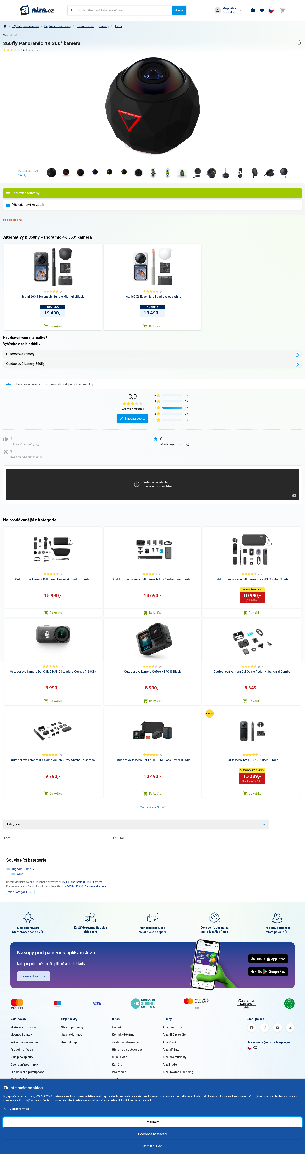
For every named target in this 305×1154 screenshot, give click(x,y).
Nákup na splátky (21, 1057)
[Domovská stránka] (5, 26)
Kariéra (117, 1064)
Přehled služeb (20, 1079)
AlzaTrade (170, 1064)
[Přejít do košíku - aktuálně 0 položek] (282, 10)
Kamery (104, 26)
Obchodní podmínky (24, 1064)
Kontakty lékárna (123, 1034)
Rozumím (152, 1122)
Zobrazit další (149, 807)
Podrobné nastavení (152, 1134)
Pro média (119, 1072)
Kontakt (117, 1027)
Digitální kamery (23, 869)
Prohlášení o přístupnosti (27, 1072)
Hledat (179, 10)
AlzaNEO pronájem (175, 1034)
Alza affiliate (171, 1049)
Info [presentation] (8, 384)
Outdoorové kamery (20, 354)
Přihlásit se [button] (229, 12)
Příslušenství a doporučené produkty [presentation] (69, 384)
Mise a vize (119, 1057)
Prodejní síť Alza (21, 1049)
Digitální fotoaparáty (57, 26)
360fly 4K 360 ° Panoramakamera (86, 886)
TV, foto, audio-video (25, 26)
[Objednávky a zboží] (252, 10)
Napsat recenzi (135, 418)
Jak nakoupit (69, 1042)
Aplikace (118, 1079)
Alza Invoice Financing (178, 1072)
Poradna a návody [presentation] (28, 384)
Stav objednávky (72, 1027)
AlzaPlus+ (169, 1042)
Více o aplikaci (30, 976)
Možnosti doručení (23, 1027)
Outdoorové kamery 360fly (25, 364)
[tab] (8, 384)
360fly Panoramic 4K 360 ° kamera (82, 882)
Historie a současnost (127, 1049)
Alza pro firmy (172, 1027)
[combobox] (119, 10)
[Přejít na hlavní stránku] (37, 10)
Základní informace (125, 1042)
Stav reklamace (71, 1034)
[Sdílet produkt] (299, 42)
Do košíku (56, 326)
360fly (22, 175)
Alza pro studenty (174, 1057)
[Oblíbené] (261, 10)
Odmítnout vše (152, 1146)
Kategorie (13, 824)
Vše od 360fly (12, 35)
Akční (118, 26)
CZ (255, 1047)
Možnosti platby (21, 1034)
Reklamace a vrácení (24, 1042)
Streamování (85, 26)
